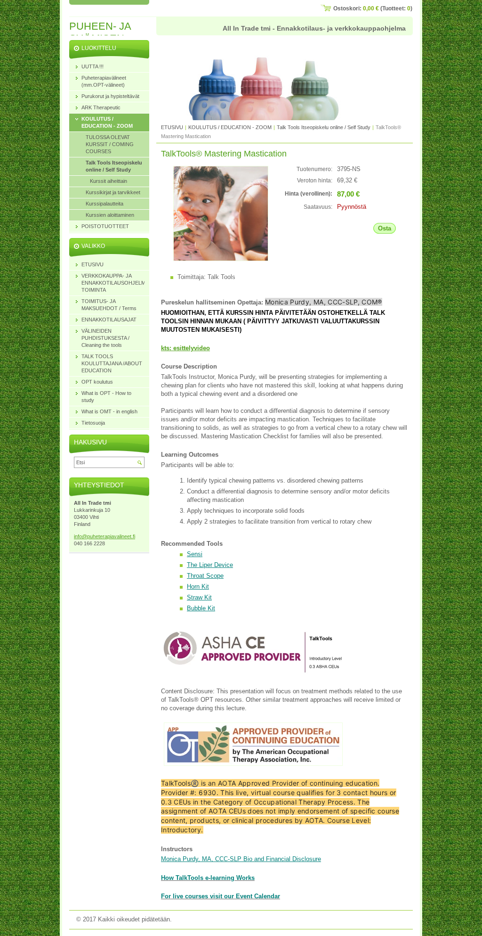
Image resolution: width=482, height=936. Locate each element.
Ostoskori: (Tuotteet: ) (372, 8)
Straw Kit (199, 597)
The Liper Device (210, 564)
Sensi (194, 554)
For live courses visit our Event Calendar (220, 896)
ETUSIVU (172, 127)
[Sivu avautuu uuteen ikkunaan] (220, 259)
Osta (384, 228)
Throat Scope (205, 575)
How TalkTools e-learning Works (208, 877)
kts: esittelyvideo (185, 348)
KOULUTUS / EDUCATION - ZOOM (230, 127)
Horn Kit (198, 586)
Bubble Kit (201, 608)
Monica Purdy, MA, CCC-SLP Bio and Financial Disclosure (241, 858)
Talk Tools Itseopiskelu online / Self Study (324, 127)
